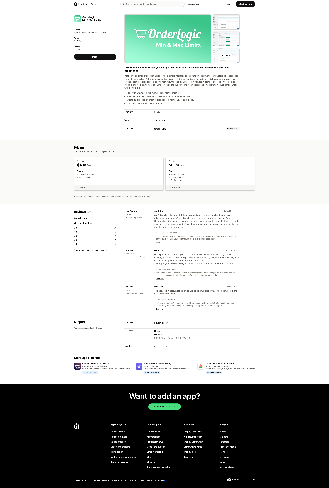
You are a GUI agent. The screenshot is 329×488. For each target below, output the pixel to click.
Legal (222, 462)
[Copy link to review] (138, 211)
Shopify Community (193, 441)
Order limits (160, 129)
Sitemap (133, 480)
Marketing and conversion (123, 457)
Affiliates (224, 457)
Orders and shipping (120, 446)
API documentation (193, 436)
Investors (224, 441)
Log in (230, 4)
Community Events (193, 446)
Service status (227, 467)
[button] (103, 368)
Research (188, 457)
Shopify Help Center (193, 431)
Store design (117, 451)
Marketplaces (153, 436)
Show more (160, 242)
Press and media (228, 446)
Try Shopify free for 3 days (165, 406)
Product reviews (155, 441)
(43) (80, 41)
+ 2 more (226, 55)
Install (95, 57)
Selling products (118, 441)
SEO (149, 457)
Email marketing (155, 451)
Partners (224, 451)
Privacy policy (161, 322)
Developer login (82, 480)
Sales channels (118, 431)
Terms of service (101, 480)
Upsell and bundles (156, 446)
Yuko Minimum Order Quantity (157, 364)
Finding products (119, 436)
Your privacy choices (150, 480)
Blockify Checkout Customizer (95, 364)
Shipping (151, 462)
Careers (224, 436)
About (223, 431)
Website (158, 334)
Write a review (82, 250)
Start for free (245, 4)
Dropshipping (153, 431)
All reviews (99, 250)
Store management (120, 462)
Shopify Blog (190, 451)
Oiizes (77, 49)
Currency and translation (159, 467)
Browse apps (194, 4)
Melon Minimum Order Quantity (220, 364)
